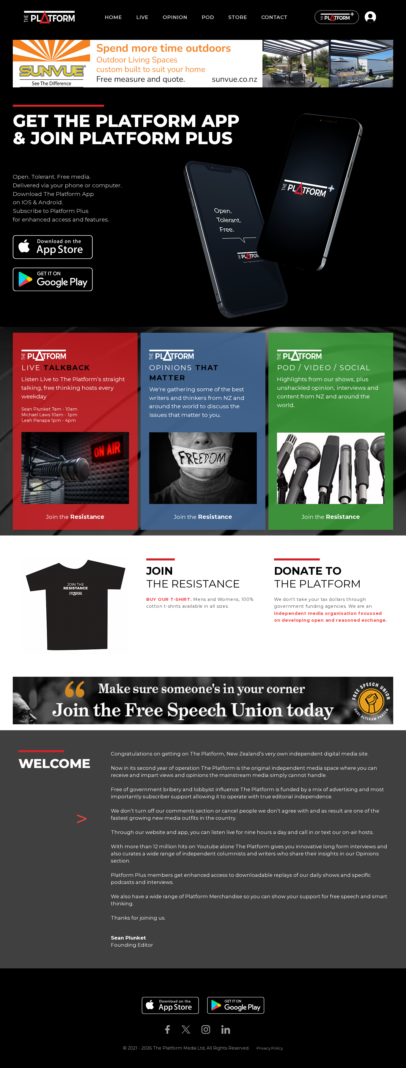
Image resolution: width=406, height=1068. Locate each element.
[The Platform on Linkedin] (226, 1029)
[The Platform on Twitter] (185, 1029)
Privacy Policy (269, 1048)
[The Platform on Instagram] (205, 1029)
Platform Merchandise (213, 896)
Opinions (367, 854)
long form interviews (349, 846)
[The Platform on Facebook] (167, 1029)
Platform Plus (128, 875)
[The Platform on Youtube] (241, 1029)
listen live (223, 832)
